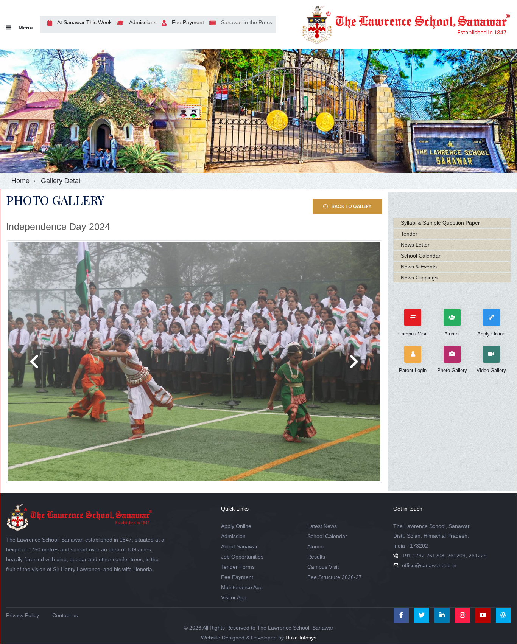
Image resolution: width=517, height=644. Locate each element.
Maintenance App (242, 587)
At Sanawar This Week (84, 22)
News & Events (419, 267)
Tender (409, 234)
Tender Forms (238, 567)
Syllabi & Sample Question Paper (440, 223)
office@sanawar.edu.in (429, 565)
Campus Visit (323, 567)
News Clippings (419, 278)
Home (20, 181)
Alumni (315, 546)
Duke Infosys (300, 638)
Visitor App (233, 597)
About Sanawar (239, 546)
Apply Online (236, 526)
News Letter (415, 245)
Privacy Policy (22, 615)
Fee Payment (187, 22)
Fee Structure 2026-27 (334, 577)
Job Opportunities (242, 557)
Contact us (65, 615)
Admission (233, 536)
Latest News (322, 526)
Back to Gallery (350, 206)
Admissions (142, 22)
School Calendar (421, 256)
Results (316, 557)
